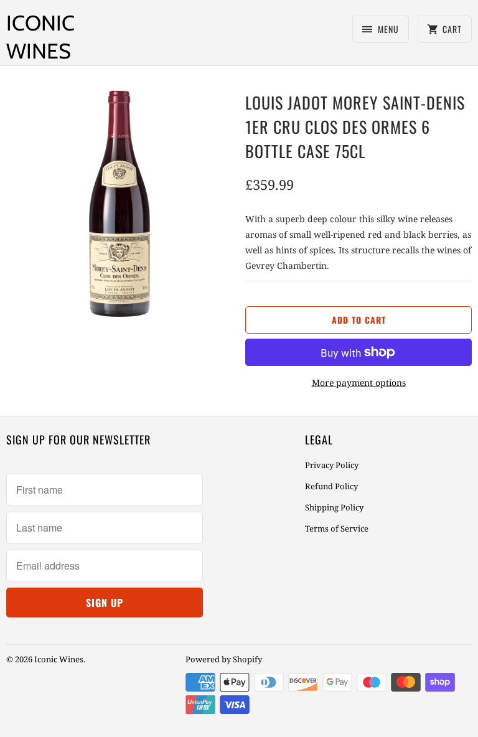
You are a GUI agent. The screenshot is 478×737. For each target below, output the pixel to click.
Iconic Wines (40, 37)
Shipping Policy (334, 507)
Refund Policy (331, 486)
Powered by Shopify (223, 659)
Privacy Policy (331, 465)
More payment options (359, 382)
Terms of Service (336, 528)
